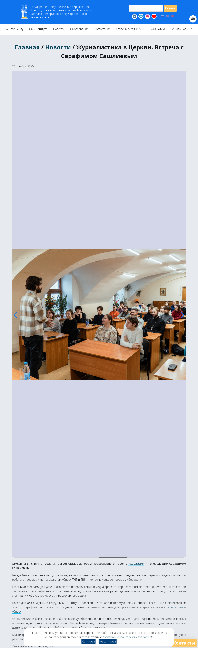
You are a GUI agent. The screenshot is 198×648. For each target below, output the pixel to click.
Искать (170, 8)
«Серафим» (136, 564)
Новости (58, 47)
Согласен (88, 641)
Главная (27, 47)
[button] (15, 315)
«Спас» (16, 611)
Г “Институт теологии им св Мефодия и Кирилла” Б (61, 12)
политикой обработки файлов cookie (126, 637)
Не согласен (107, 641)
